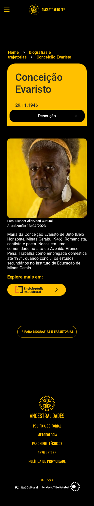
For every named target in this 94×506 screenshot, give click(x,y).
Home (13, 52)
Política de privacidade (47, 461)
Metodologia (47, 434)
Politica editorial (47, 426)
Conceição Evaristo (54, 57)
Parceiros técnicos (47, 443)
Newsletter (47, 452)
